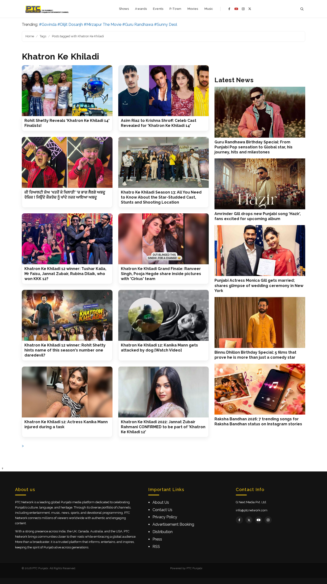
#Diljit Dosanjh (70, 24)
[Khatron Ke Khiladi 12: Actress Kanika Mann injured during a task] (67, 392)
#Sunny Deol (165, 24)
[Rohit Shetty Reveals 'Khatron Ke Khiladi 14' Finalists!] (67, 90)
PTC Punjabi (194, 568)
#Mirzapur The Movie (102, 24)
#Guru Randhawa (137, 24)
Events (158, 9)
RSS (156, 546)
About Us (160, 502)
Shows (124, 9)
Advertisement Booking (173, 524)
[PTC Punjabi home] (47, 9)
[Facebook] (229, 9)
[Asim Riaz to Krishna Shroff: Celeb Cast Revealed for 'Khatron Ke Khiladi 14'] (163, 90)
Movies (192, 9)
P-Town (175, 9)
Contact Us (162, 510)
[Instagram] (243, 9)
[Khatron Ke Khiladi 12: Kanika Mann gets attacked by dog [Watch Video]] (163, 315)
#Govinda (47, 24)
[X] (249, 8)
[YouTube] (236, 9)
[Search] (302, 9)
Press (157, 539)
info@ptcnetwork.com (251, 510)
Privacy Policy (164, 517)
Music (208, 9)
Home (29, 36)
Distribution (162, 532)
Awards (141, 9)
